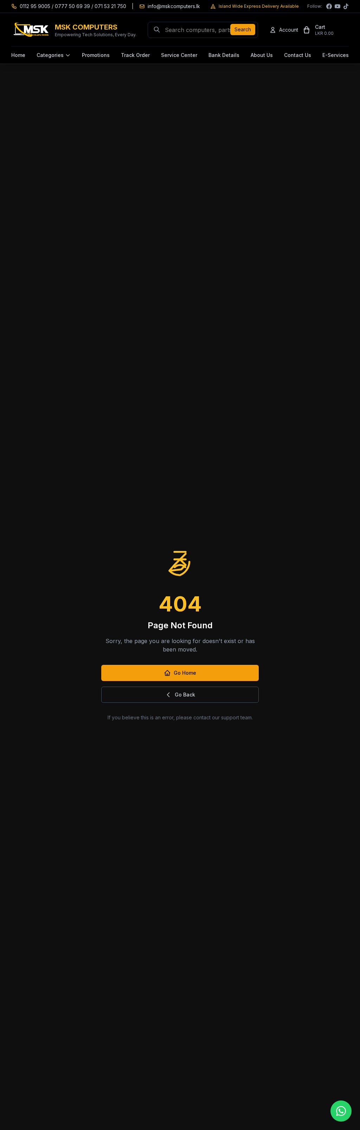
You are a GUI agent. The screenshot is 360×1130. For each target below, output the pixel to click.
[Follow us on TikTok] (346, 6)
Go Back (185, 695)
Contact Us (297, 55)
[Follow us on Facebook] (329, 6)
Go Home (185, 673)
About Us (262, 55)
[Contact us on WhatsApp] (341, 1111)
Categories (50, 55)
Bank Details (223, 55)
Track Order (135, 55)
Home (18, 55)
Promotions (96, 55)
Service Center (179, 55)
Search (242, 29)
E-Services (335, 55)
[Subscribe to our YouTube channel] (337, 6)
